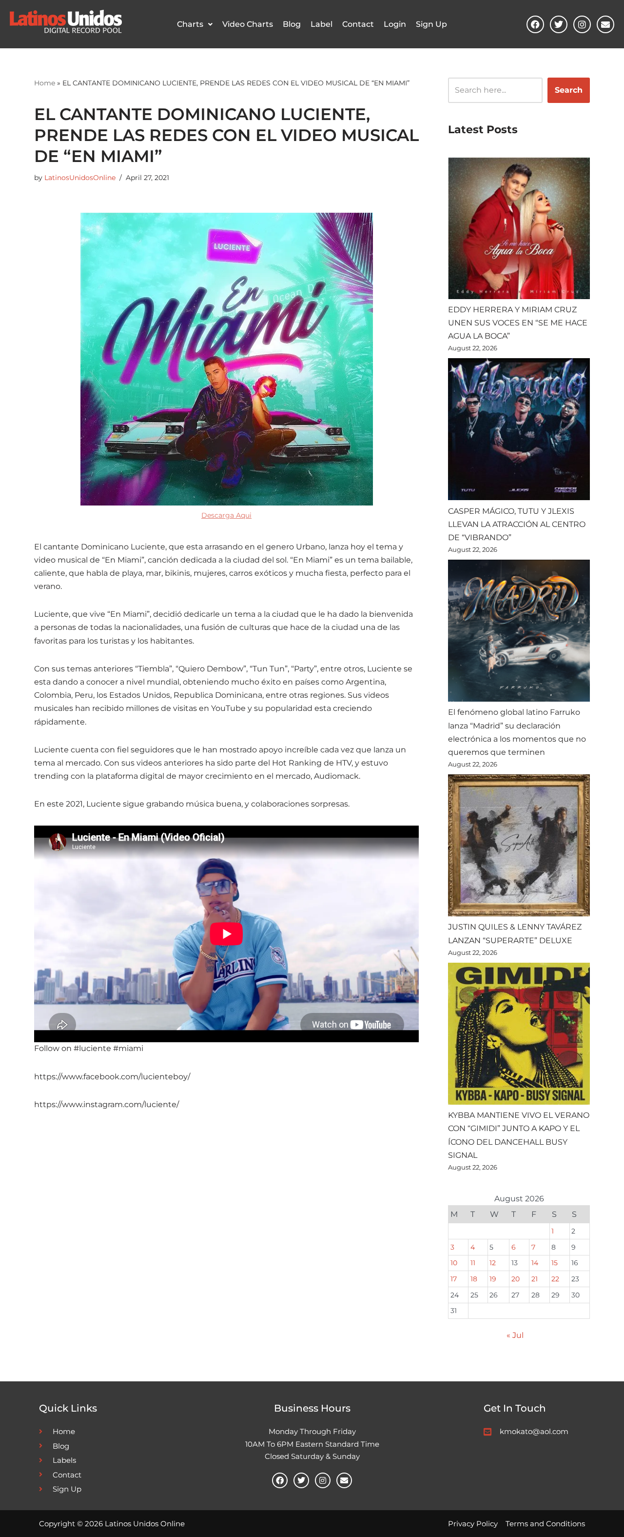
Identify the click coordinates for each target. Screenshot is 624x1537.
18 (473, 1278)
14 (534, 1262)
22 (555, 1278)
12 (492, 1262)
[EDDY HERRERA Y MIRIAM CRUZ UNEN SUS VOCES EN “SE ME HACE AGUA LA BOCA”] (519, 230)
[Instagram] (582, 24)
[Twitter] (558, 24)
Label (321, 24)
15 (554, 1262)
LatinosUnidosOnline (80, 177)
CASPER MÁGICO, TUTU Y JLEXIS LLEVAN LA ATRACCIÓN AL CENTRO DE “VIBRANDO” (516, 524)
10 (453, 1262)
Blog (292, 24)
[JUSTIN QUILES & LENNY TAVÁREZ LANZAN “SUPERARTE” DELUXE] (519, 847)
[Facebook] (535, 24)
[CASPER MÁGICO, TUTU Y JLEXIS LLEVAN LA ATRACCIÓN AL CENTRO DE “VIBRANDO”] (519, 431)
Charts (190, 24)
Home (44, 83)
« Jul (515, 1335)
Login (395, 24)
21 (534, 1278)
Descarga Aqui (226, 515)
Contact (358, 24)
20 (515, 1278)
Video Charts (247, 24)
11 (472, 1262)
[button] (194, 24)
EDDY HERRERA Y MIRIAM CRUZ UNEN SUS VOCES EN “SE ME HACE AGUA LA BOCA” (517, 323)
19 (492, 1278)
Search (569, 90)
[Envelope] (605, 24)
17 (453, 1278)
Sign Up (431, 24)
